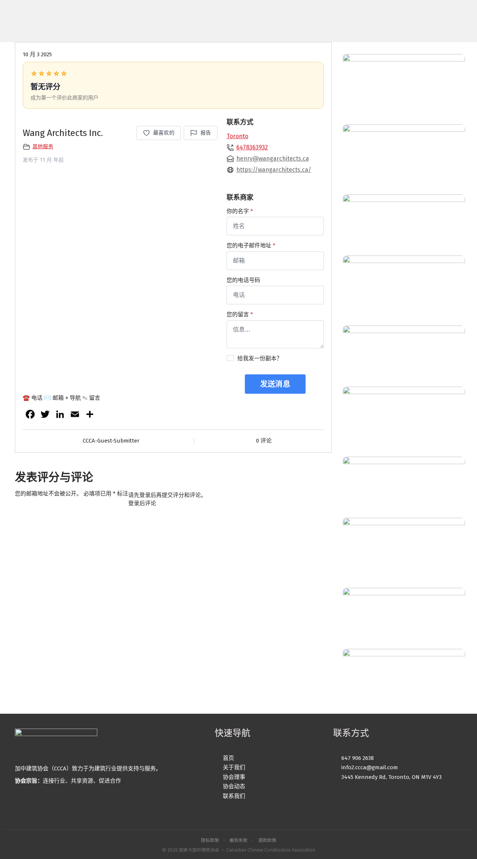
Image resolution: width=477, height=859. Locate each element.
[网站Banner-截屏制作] (404, 286)
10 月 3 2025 (37, 54)
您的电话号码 (243, 280)
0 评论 (264, 440)
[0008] (404, 356)
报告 (205, 133)
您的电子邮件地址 (251, 245)
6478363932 (252, 147)
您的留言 (240, 314)
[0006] (404, 155)
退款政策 (267, 840)
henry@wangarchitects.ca (272, 158)
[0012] (404, 225)
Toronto (237, 136)
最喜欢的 (163, 133)
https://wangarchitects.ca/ (273, 169)
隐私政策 (210, 840)
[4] (404, 618)
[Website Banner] (404, 84)
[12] (404, 679)
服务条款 (238, 840)
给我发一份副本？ (259, 358)
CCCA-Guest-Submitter (111, 440)
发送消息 (275, 384)
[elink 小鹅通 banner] (404, 417)
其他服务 (42, 146)
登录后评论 (142, 503)
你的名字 (240, 211)
